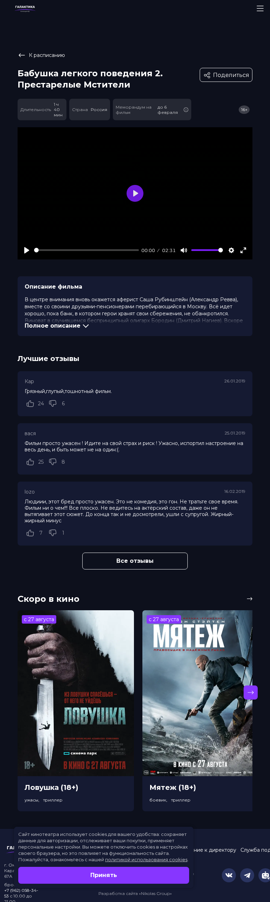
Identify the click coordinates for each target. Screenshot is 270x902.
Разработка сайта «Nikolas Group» (135, 893)
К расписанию (47, 55)
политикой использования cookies (146, 859)
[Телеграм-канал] (247, 875)
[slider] (86, 250)
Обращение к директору (204, 850)
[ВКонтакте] (229, 875)
